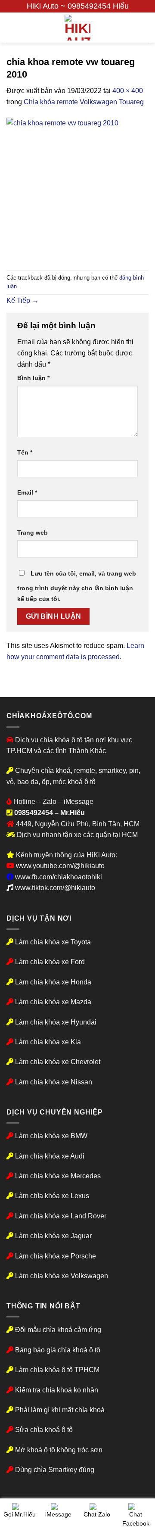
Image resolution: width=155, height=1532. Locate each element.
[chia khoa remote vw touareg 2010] (77, 188)
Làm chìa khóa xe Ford (50, 961)
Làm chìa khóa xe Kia (48, 1042)
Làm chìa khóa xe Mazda (53, 1002)
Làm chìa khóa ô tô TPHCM (57, 1369)
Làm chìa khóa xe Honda (53, 982)
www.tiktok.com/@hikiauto (55, 887)
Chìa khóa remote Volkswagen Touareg (84, 102)
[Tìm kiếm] (145, 27)
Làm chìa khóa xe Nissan (53, 1082)
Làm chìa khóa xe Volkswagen (61, 1276)
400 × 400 (127, 90)
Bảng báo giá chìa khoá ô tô (57, 1350)
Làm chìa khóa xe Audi (49, 1156)
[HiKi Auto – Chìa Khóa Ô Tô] (77, 27)
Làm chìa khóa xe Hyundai (55, 1022)
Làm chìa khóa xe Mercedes (58, 1176)
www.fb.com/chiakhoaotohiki (58, 877)
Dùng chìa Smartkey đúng (54, 1469)
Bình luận (33, 377)
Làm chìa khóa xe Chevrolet (57, 1061)
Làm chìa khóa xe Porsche (55, 1256)
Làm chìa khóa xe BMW (51, 1136)
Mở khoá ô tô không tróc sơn (58, 1450)
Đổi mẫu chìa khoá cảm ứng (57, 1329)
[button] (11, 27)
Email (27, 492)
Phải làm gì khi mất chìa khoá (59, 1410)
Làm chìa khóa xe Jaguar (53, 1235)
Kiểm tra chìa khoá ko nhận (55, 1390)
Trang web (32, 532)
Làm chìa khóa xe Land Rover (60, 1216)
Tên (24, 452)
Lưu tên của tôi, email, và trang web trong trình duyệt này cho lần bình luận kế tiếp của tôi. (76, 586)
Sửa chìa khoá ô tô (44, 1429)
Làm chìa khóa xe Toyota (53, 942)
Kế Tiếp (22, 300)
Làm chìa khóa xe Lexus (52, 1195)
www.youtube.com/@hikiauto (60, 865)
